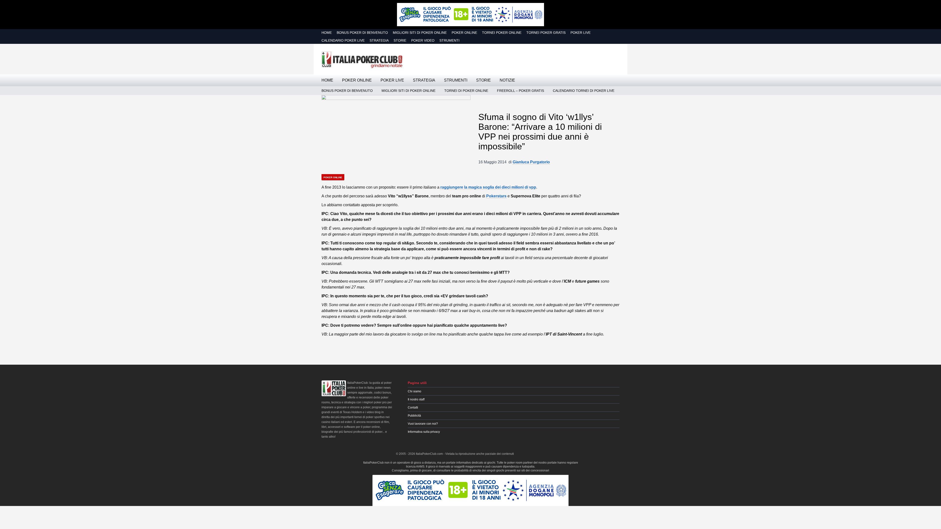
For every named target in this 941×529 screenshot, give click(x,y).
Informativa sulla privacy (424, 431)
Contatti (413, 407)
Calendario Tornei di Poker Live (583, 91)
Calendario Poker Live (343, 40)
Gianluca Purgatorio (531, 162)
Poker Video (422, 40)
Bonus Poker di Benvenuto (362, 33)
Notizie (507, 80)
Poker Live (580, 33)
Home (327, 33)
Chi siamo (414, 391)
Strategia (379, 40)
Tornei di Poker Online (466, 91)
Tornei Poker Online (501, 33)
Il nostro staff (416, 399)
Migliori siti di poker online (420, 33)
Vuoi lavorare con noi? (423, 423)
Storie (400, 40)
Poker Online (464, 33)
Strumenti (449, 40)
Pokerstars (496, 196)
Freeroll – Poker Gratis (520, 91)
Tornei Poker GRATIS (546, 33)
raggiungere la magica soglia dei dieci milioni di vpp (488, 187)
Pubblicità (414, 415)
